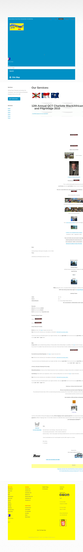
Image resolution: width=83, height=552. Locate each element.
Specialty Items (11, 509)
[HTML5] (63, 526)
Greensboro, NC (28, 492)
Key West (27, 513)
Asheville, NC (27, 488)
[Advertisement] (29, 7)
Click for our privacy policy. (62, 357)
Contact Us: (62, 487)
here (41, 330)
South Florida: (28, 505)
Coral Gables (27, 509)
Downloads (10, 490)
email (61, 498)
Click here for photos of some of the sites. (74, 243)
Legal (9, 492)
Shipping (9, 503)
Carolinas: (27, 487)
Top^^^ (9, 65)
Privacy (9, 502)
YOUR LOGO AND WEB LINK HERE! (53, 459)
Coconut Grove (28, 507)
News (9, 494)
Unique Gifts (10, 511)
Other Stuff (10, 498)
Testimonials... (15, 98)
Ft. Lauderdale (28, 511)
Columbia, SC (27, 500)
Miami (26, 515)
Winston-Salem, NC (29, 496)
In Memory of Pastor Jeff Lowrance (74, 177)
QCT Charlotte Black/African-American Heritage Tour (68, 470)
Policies (9, 500)
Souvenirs (10, 507)
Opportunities (10, 496)
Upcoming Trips (64, 468)
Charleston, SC (28, 498)
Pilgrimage (59, 468)
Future (9, 108)
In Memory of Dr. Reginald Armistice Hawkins (74, 232)
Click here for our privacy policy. (62, 332)
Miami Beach (27, 516)
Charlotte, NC (27, 490)
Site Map (16, 77)
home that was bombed (70, 222)
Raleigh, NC (27, 494)
